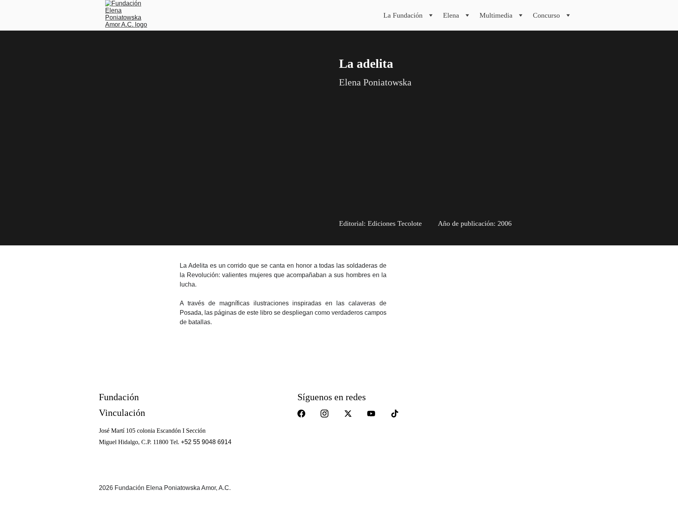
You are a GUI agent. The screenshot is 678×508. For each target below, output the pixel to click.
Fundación (119, 397)
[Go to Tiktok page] (395, 413)
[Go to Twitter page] (348, 413)
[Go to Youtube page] (371, 413)
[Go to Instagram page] (324, 413)
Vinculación (122, 413)
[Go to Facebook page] (301, 413)
